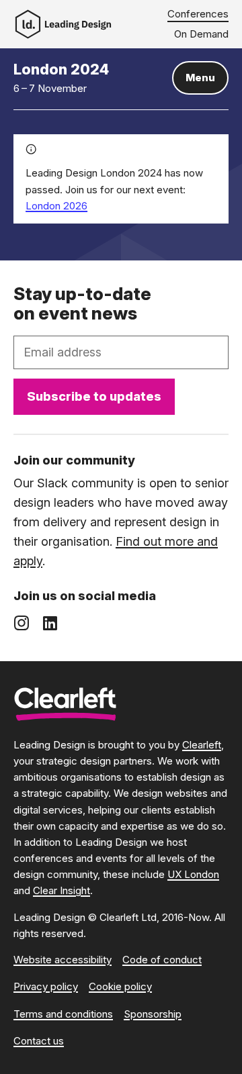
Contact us (38, 1040)
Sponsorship (153, 1014)
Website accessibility (62, 959)
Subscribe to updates (94, 396)
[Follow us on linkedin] (50, 623)
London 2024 (61, 69)
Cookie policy (120, 986)
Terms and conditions (63, 1014)
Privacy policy (45, 986)
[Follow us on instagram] (21, 623)
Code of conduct (162, 959)
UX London (193, 874)
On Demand (201, 34)
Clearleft (201, 744)
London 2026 (56, 205)
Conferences (198, 13)
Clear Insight (61, 890)
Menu (200, 77)
